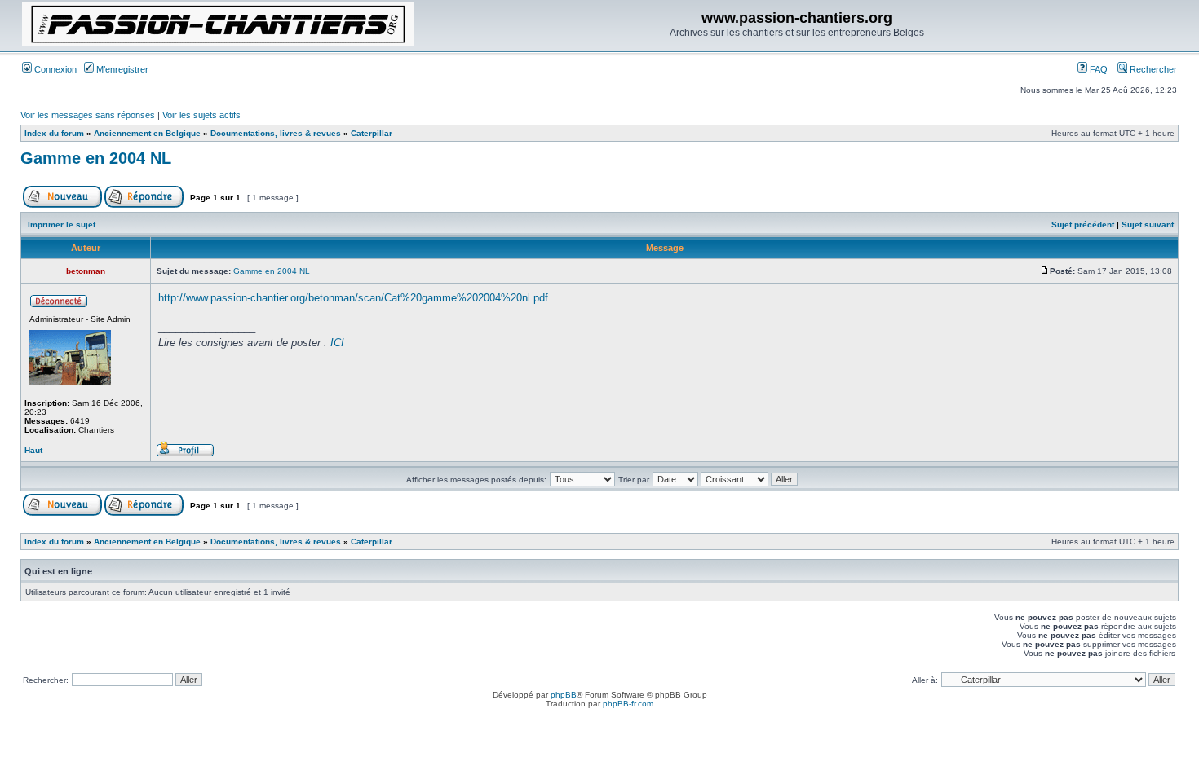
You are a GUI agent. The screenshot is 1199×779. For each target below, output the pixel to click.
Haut (33, 450)
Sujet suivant (1148, 224)
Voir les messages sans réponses (87, 115)
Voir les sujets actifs (201, 115)
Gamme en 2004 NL (95, 158)
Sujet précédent (1082, 224)
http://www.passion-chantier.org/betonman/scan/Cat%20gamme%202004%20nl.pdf (353, 298)
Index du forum (54, 133)
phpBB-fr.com (628, 703)
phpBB (564, 694)
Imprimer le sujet (61, 224)
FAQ (1097, 69)
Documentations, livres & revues (275, 133)
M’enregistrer (121, 69)
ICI (337, 343)
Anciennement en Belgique (147, 133)
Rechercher (1152, 69)
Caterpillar (371, 133)
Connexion (54, 69)
